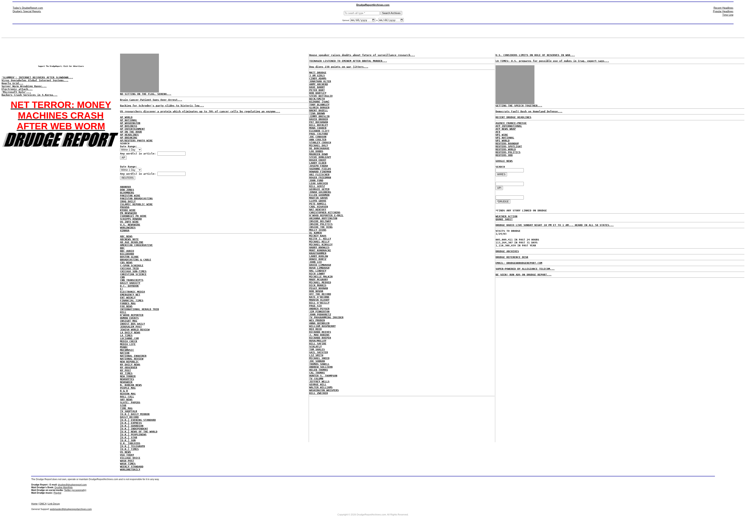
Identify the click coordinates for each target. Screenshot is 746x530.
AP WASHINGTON (130, 123)
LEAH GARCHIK (318, 183)
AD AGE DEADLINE (131, 242)
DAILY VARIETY (130, 283)
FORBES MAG (128, 303)
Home (34, 503)
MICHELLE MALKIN (321, 276)
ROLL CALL (127, 396)
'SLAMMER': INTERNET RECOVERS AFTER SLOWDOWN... (37, 77)
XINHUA (124, 230)
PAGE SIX (315, 305)
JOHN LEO (315, 262)
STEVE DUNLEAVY (320, 157)
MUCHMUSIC (127, 350)
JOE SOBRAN (317, 361)
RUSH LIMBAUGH (319, 267)
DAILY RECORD (129, 417)
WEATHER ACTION (506, 216)
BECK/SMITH (317, 98)
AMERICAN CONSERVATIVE (136, 245)
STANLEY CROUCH (320, 142)
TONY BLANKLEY (319, 104)
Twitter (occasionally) (75, 490)
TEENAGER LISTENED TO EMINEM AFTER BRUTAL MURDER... (348, 60)
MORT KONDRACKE (320, 250)
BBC (122, 248)
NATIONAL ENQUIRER (133, 355)
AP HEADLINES (129, 134)
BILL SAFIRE (317, 343)
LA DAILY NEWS (130, 332)
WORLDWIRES (128, 227)
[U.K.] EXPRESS (131, 422)
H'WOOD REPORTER (131, 315)
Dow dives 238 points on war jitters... (338, 66)
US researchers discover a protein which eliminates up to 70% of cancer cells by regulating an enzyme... (200, 111)
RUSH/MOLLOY (317, 340)
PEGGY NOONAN (318, 288)
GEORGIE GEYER (319, 189)
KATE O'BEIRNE (319, 297)
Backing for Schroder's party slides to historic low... (162, 105)
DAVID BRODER (318, 119)
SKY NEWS (126, 399)
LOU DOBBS (316, 151)
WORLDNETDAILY (130, 469)
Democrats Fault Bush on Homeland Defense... (529, 111)
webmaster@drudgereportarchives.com (71, 509)
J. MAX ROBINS (319, 334)
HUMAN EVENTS (129, 317)
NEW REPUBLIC (129, 361)
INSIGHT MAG (128, 320)
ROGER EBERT (317, 160)
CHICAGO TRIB (129, 268)
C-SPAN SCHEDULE (131, 265)
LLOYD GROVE (317, 200)
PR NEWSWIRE (128, 213)
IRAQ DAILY (128, 201)
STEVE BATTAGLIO (321, 95)
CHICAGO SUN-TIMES (133, 271)
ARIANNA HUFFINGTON (323, 218)
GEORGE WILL (317, 384)
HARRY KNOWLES (319, 247)
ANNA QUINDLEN (319, 323)
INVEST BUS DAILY (132, 323)
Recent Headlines (723, 7)
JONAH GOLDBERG (320, 192)
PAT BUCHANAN (318, 122)
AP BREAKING (128, 137)
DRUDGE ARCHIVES (507, 251)
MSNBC (124, 347)
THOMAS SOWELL (319, 364)
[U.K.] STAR (128, 437)
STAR (123, 405)
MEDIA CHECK (128, 341)
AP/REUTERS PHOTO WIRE (136, 140)
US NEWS (125, 452)
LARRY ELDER (317, 162)
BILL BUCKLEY (318, 125)
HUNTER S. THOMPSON (323, 375)
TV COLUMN (316, 378)
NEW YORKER (128, 376)
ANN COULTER (317, 139)
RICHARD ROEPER (320, 337)
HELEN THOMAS (318, 369)
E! (121, 288)
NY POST (125, 370)
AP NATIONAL (128, 120)
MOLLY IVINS (317, 229)
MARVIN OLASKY (319, 299)
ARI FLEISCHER (319, 174)
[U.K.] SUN (128, 440)
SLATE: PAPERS (130, 402)
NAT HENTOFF (317, 209)
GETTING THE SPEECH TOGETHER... (519, 105)
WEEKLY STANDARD (131, 466)
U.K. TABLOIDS (130, 443)
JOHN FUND (316, 180)
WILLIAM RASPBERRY (322, 326)
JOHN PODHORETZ (320, 314)
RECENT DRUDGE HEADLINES (513, 117)
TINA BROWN (317, 113)
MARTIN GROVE (318, 197)
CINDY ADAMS (317, 78)
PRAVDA (124, 207)
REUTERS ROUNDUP (507, 143)
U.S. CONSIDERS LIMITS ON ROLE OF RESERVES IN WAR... (535, 55)
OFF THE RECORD (320, 294)
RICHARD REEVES (320, 331)
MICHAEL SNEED (319, 358)
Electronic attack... (17, 89)
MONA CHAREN (317, 127)
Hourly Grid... (12, 83)
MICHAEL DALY (318, 145)
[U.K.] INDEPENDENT (134, 428)
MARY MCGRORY (318, 279)
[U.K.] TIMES (129, 449)
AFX (498, 131)
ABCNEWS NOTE (129, 239)
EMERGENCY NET (130, 294)
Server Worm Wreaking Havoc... (24, 86)
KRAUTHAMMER (317, 253)
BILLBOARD (127, 253)
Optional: (346, 20)
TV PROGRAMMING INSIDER (326, 317)
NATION (124, 352)
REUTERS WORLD (506, 149)
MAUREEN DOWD (318, 154)
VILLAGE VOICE (130, 457)
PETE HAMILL (317, 203)
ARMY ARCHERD (318, 84)
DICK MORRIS (317, 285)
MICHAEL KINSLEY (321, 244)
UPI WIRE (502, 134)
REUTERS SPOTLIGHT (509, 146)
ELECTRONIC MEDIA (132, 291)
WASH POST (127, 460)
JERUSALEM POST (131, 326)
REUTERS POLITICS (508, 152)
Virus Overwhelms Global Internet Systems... (35, 80)
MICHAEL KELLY (319, 241)
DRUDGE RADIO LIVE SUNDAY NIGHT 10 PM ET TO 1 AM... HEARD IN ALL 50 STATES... (555, 225)
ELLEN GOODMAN (319, 195)
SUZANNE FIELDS (320, 168)
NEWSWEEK (126, 382)
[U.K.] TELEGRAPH (132, 446)
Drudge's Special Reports (27, 11)
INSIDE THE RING (321, 227)
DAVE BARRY (317, 87)
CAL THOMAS (317, 372)
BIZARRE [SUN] (319, 101)
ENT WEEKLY (128, 297)
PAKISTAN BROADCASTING (136, 198)
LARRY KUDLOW (318, 256)
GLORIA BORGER (319, 107)
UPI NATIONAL (505, 137)
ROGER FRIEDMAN (320, 177)
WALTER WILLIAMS (321, 387)
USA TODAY (127, 454)
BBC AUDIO (127, 250)
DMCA (42, 503)
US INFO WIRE (129, 221)
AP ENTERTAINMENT (132, 128)
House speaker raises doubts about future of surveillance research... (362, 55)
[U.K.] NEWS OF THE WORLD (138, 431)
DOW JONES (127, 189)
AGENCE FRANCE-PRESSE (511, 123)
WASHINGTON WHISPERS (324, 390)
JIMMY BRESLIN (319, 116)
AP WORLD (126, 117)
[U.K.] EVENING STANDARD (138, 419)
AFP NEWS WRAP (506, 128)
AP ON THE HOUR (131, 131)
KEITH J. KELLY (320, 238)
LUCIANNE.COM (129, 338)
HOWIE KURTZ (317, 259)
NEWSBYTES (127, 379)
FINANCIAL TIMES (131, 300)
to (377, 20)
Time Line (727, 14)
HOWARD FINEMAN (320, 171)
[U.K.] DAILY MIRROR (135, 414)
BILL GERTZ (317, 186)
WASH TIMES (128, 463)
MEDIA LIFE (128, 344)
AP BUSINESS (128, 126)
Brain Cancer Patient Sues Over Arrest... (151, 99)
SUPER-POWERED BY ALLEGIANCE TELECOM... (525, 268)
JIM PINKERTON (319, 311)
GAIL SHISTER (318, 352)
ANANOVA (125, 186)
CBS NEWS (126, 262)
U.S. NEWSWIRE (130, 224)
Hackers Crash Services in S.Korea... (30, 94)
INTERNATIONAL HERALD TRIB (139, 309)
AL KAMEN (315, 232)
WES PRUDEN (317, 320)
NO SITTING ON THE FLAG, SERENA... (145, 93)
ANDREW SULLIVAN (321, 366)
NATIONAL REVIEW (131, 358)
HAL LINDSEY (317, 270)
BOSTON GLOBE (129, 256)
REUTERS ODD (504, 155)
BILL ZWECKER (318, 393)
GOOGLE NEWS (504, 161)
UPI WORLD (503, 140)
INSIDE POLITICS (321, 224)
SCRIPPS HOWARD (131, 218)
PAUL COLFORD (318, 133)
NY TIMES (126, 373)
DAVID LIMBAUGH (320, 264)
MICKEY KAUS (317, 235)
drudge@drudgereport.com (72, 484)
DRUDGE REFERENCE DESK (512, 257)
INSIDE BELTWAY (320, 221)
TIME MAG (126, 408)
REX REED (315, 329)
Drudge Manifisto (64, 487)
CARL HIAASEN (318, 206)
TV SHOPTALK (128, 411)
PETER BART (317, 90)
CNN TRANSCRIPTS (131, 280)
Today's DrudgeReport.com (28, 7)
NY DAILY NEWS (130, 364)
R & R (124, 390)
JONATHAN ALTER (320, 81)
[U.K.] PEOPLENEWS (133, 434)
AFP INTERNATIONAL (509, 126)
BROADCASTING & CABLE (135, 259)
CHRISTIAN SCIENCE (133, 274)
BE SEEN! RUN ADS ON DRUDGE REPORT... (524, 274)
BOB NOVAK (316, 291)
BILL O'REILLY (319, 302)
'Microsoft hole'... (16, 92)
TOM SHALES (317, 349)
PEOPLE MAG (128, 387)
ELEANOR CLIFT (319, 130)
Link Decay (54, 503)
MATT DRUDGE (317, 72)
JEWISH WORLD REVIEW (135, 329)
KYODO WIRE (128, 210)
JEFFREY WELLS (319, 381)
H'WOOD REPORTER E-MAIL (326, 215)
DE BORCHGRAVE (319, 148)
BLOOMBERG (127, 192)
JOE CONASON (317, 136)
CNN (122, 277)
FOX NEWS (126, 306)
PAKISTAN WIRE (130, 195)
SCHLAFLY (315, 346)
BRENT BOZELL (318, 110)
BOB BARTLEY (317, 93)
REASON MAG (128, 393)
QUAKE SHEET (504, 219)
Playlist (57, 493)
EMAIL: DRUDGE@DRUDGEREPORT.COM (519, 263)
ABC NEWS (126, 236)
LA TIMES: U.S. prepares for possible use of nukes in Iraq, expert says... (552, 60)
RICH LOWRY (317, 273)
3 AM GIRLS (317, 75)
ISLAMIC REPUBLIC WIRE (136, 204)
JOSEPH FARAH (318, 165)
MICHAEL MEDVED (320, 282)
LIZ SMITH (316, 355)
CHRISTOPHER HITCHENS (324, 212)
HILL (123, 312)
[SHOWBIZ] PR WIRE (133, 215)
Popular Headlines (723, 11)
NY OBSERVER (128, 367)
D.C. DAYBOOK (129, 285)
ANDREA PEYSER (319, 308)
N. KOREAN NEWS (131, 385)
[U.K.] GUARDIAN (131, 425)
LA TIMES (126, 335)
